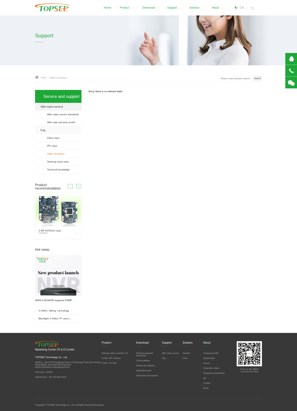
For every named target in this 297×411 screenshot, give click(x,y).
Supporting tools (143, 370)
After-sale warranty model (61, 122)
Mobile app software (145, 365)
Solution (194, 7)
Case (185, 358)
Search (257, 78)
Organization (209, 358)
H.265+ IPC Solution (111, 358)
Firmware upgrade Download (144, 354)
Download (148, 7)
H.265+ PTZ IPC (109, 363)
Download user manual (147, 375)
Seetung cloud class (64, 161)
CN (242, 7)
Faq (61, 130)
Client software (143, 360)
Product (125, 7)
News (205, 388)
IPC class (64, 145)
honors (206, 363)
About (216, 7)
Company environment (213, 373)
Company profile (211, 353)
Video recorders (61, 153)
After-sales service (61, 106)
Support (172, 7)
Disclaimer (99, 405)
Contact (206, 383)
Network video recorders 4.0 (115, 353)
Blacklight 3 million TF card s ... (55, 318)
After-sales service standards (63, 114)
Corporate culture (211, 368)
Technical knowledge (64, 169)
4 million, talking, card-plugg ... (55, 310)
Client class (64, 138)
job (204, 378)
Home (107, 7)
